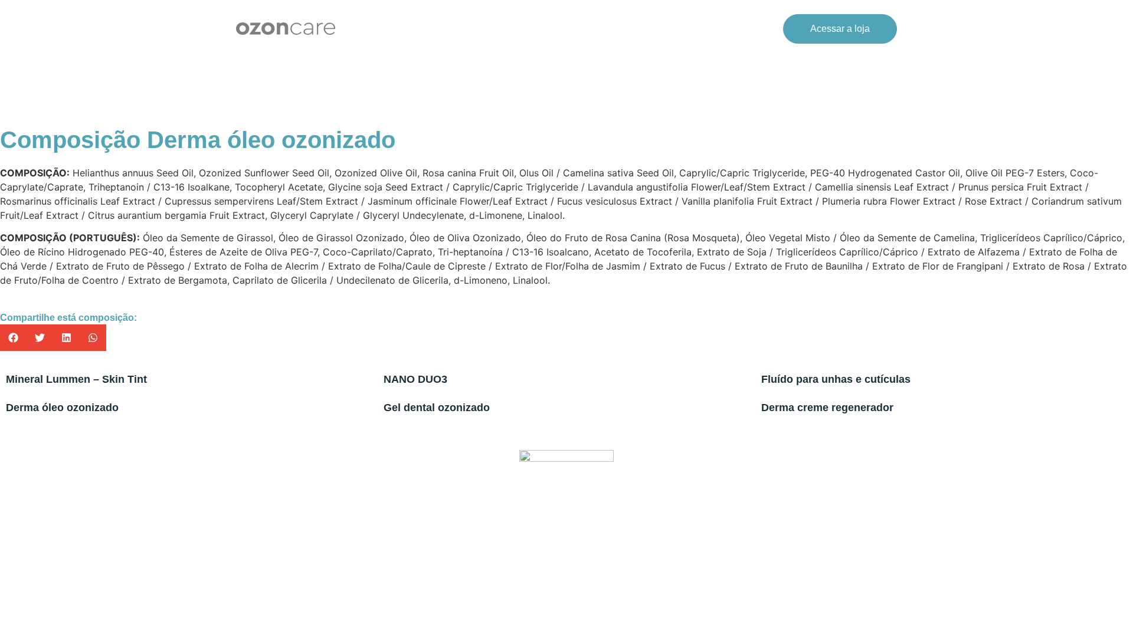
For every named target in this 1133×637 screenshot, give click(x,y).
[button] (13, 337)
